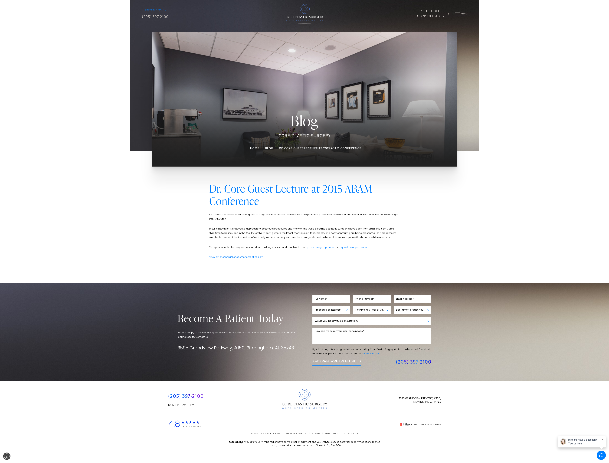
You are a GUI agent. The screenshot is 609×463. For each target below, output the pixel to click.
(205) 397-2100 (155, 17)
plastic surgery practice (321, 247)
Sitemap (316, 433)
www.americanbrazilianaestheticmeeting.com (236, 257)
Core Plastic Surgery (270, 433)
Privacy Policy (371, 354)
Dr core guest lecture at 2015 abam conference (320, 148)
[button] (6, 456)
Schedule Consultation (431, 14)
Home (254, 148)
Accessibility (351, 433)
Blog (269, 148)
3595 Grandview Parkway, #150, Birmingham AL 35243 (420, 400)
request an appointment (353, 247)
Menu (464, 14)
